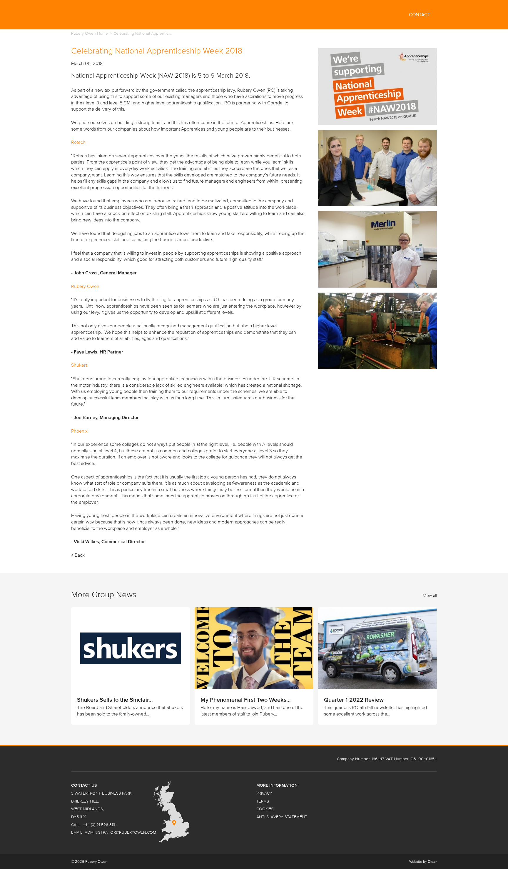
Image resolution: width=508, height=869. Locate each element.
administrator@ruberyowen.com (120, 832)
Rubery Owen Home (89, 33)
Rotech (78, 142)
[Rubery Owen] (115, 14)
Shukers (79, 365)
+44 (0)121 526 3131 (99, 825)
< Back (78, 555)
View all (430, 595)
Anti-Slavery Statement (281, 817)
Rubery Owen (85, 286)
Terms (262, 801)
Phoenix (80, 430)
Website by (423, 861)
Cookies (264, 809)
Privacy (264, 793)
